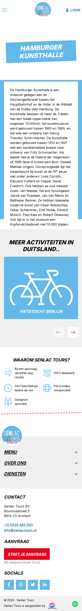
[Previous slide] (58, 332)
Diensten (14, 474)
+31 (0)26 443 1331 (18, 525)
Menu (10, 452)
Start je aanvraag (27, 554)
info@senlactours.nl (20, 530)
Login (75, 10)
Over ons (15, 463)
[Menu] (4, 10)
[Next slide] (73, 332)
